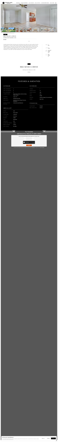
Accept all (53, 438)
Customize (48, 438)
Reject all (43, 438)
